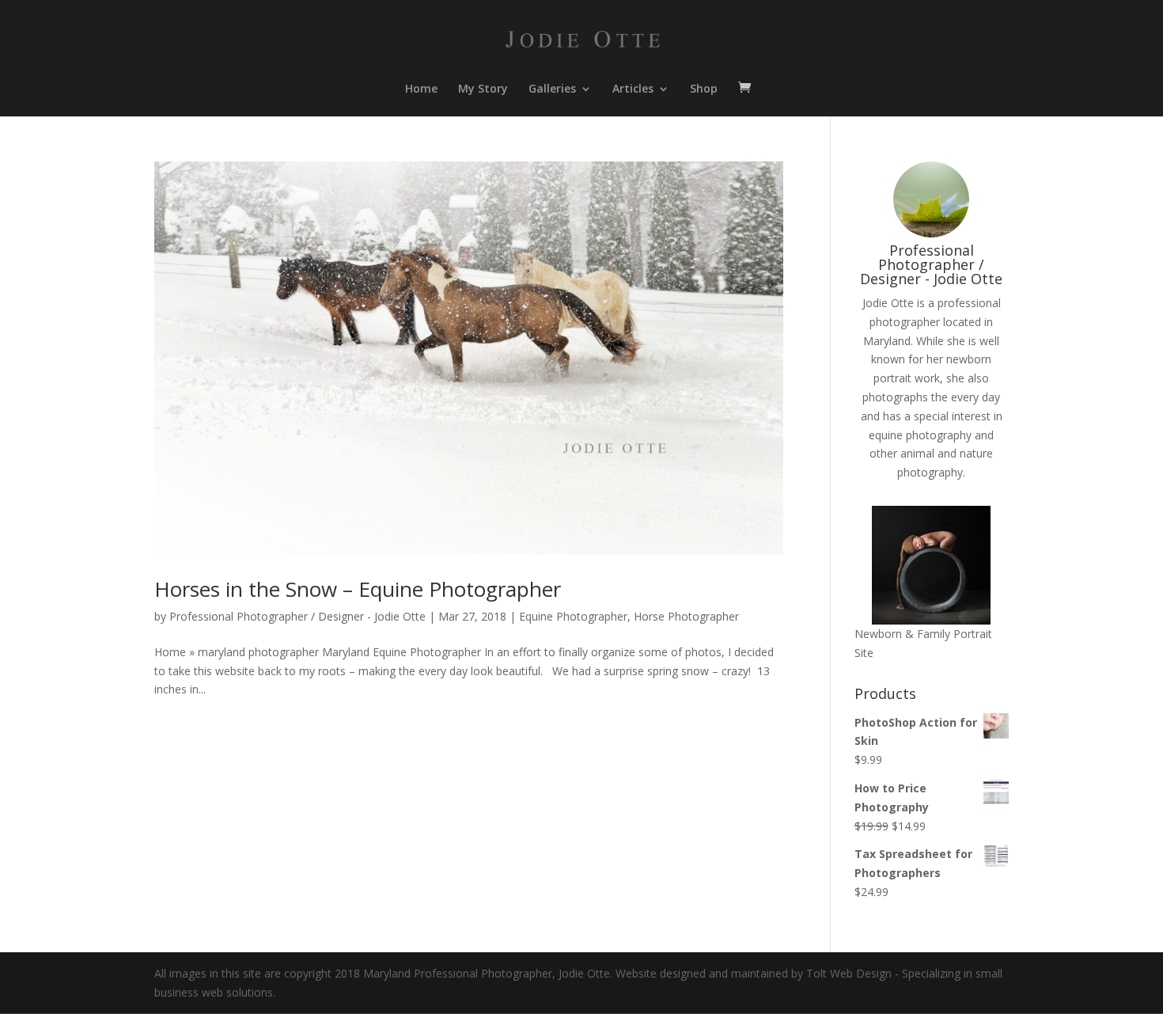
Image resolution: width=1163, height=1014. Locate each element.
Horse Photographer (686, 616)
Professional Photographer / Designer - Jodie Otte (297, 616)
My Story (483, 89)
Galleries (552, 89)
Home (421, 89)
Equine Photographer (573, 616)
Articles (632, 89)
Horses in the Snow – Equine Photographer (357, 589)
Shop (704, 89)
